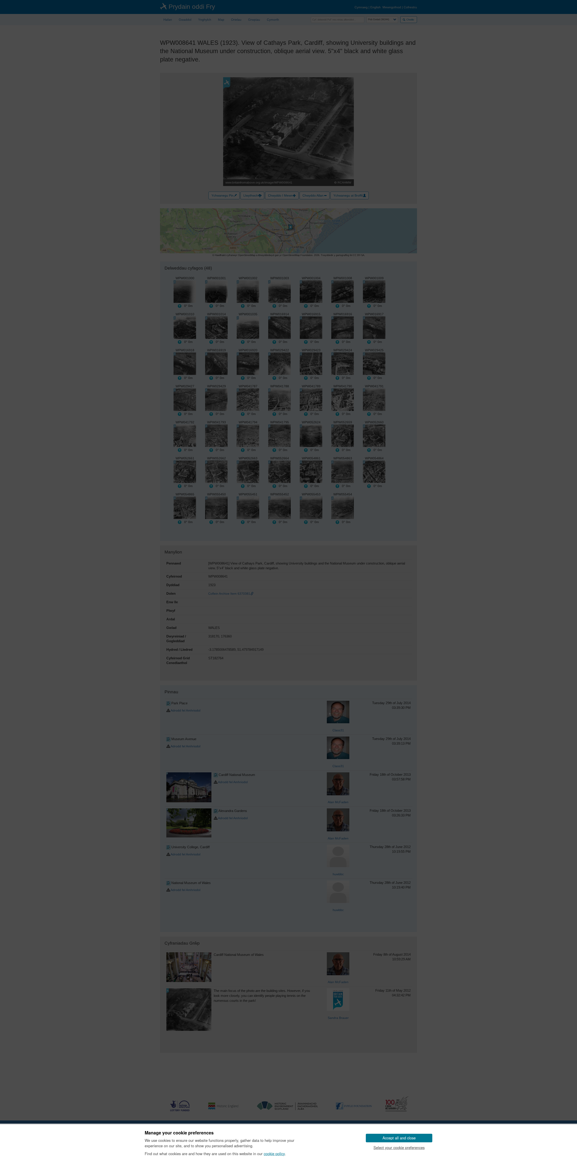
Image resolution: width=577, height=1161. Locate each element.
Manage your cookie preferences (179, 1132)
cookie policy (274, 1153)
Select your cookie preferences (399, 1147)
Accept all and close (399, 1138)
